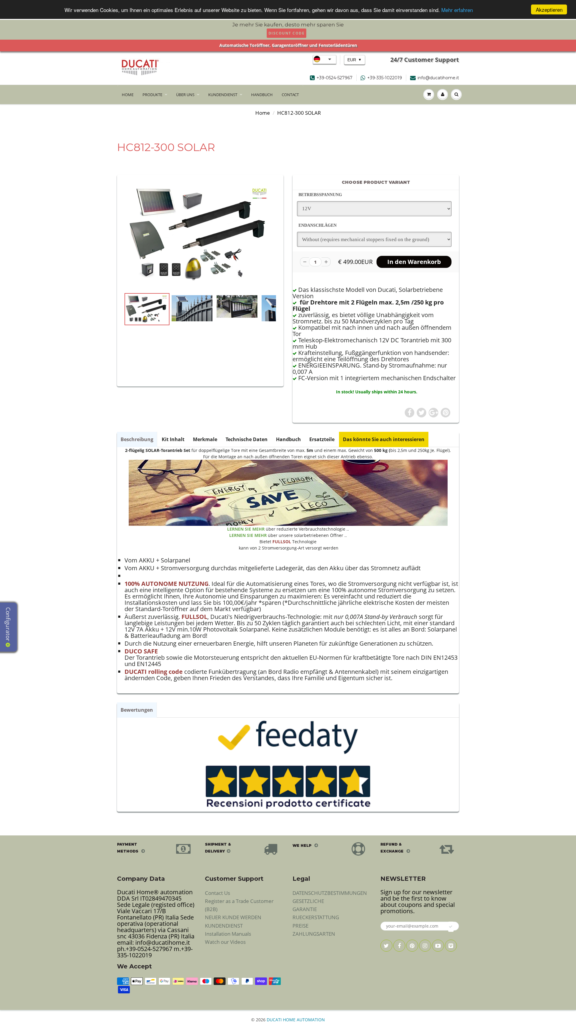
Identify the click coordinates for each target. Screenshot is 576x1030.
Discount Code (286, 33)
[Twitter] (386, 946)
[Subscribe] (451, 927)
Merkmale (205, 439)
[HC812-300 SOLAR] (200, 235)
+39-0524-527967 (334, 77)
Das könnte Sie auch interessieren (383, 439)
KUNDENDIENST (222, 94)
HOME (128, 94)
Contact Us (217, 892)
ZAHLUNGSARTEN (313, 933)
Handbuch (288, 439)
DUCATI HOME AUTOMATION (296, 1019)
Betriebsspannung (320, 194)
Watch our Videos (225, 941)
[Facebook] (399, 946)
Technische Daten (247, 439)
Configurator (8, 625)
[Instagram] (425, 946)
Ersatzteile (321, 439)
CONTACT (290, 94)
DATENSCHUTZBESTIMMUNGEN (329, 892)
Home (262, 112)
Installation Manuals (228, 933)
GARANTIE (304, 909)
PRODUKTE (152, 94)
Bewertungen (137, 710)
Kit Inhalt (173, 439)
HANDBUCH (262, 94)
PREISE (300, 925)
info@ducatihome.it (438, 77)
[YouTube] (438, 946)
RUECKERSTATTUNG (315, 917)
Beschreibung (137, 439)
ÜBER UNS (185, 94)
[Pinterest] (412, 946)
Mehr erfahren (457, 10)
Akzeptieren (549, 9)
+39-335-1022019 (384, 77)
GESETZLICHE (308, 901)
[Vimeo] (451, 946)
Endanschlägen (317, 225)
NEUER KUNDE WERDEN (233, 917)
